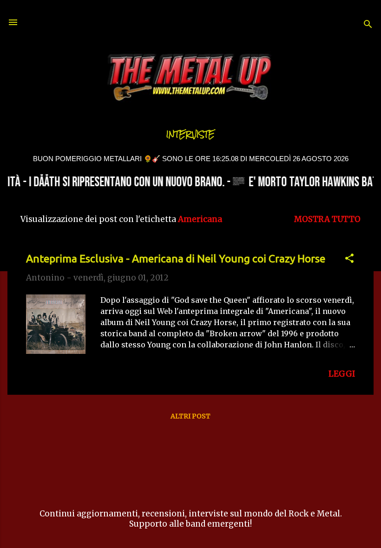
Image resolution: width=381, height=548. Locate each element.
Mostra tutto (327, 219)
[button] (349, 260)
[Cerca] (368, 25)
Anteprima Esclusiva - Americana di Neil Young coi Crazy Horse (175, 258)
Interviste (190, 134)
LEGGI (341, 374)
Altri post (190, 416)
